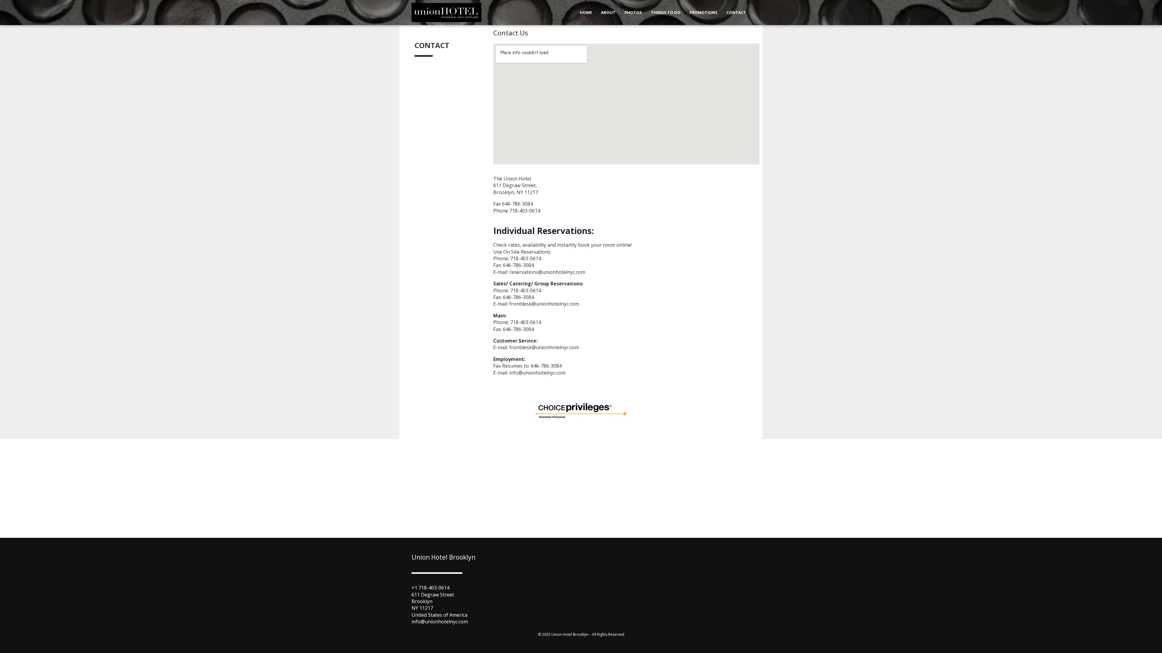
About (608, 12)
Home (586, 12)
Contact (736, 12)
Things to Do (666, 12)
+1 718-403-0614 (430, 587)
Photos (633, 12)
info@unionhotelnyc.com (440, 621)
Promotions (703, 12)
